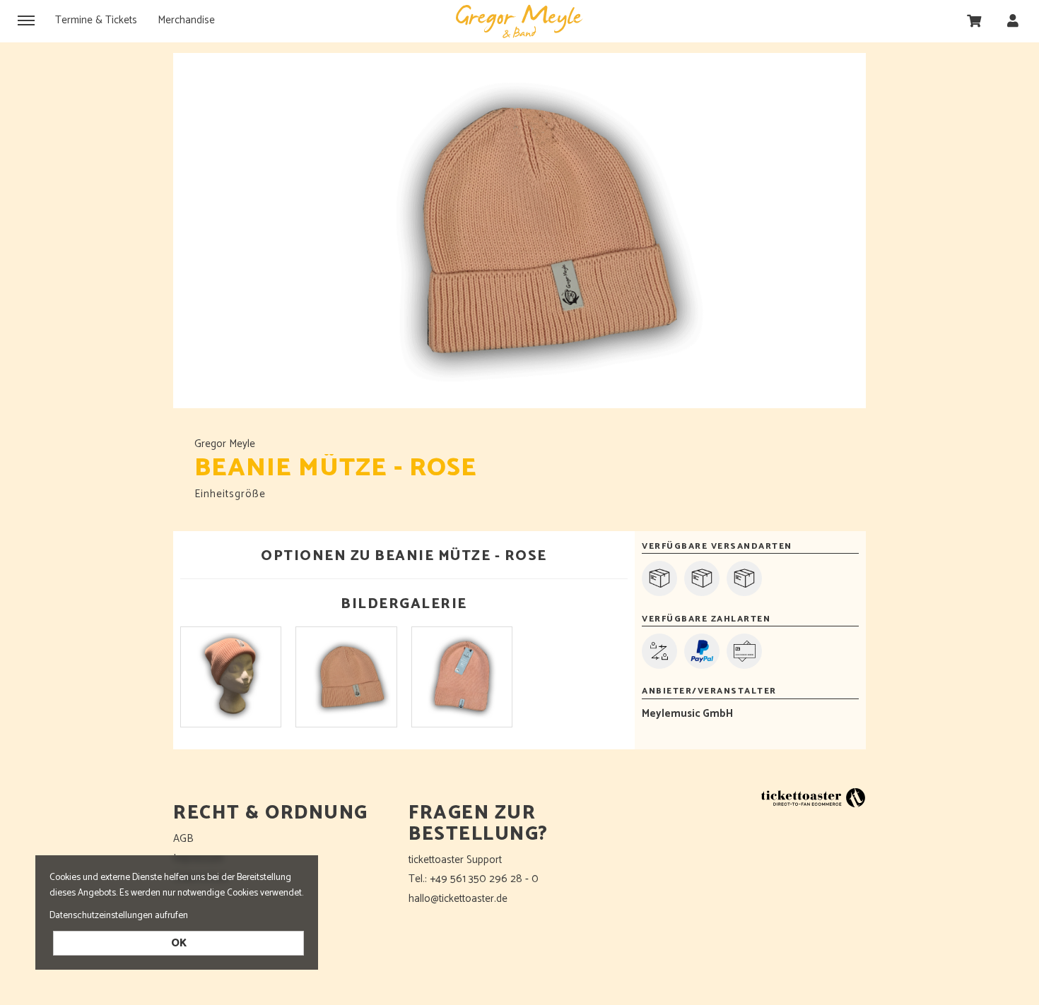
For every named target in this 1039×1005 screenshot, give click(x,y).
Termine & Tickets (96, 20)
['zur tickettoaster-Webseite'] (813, 797)
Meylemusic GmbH (687, 713)
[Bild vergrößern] (230, 676)
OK (179, 943)
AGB (183, 838)
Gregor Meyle (519, 21)
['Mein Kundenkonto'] (1012, 20)
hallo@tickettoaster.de (458, 899)
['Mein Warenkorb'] (974, 20)
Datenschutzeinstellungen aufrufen (118, 915)
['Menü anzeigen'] (26, 19)
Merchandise (186, 20)
